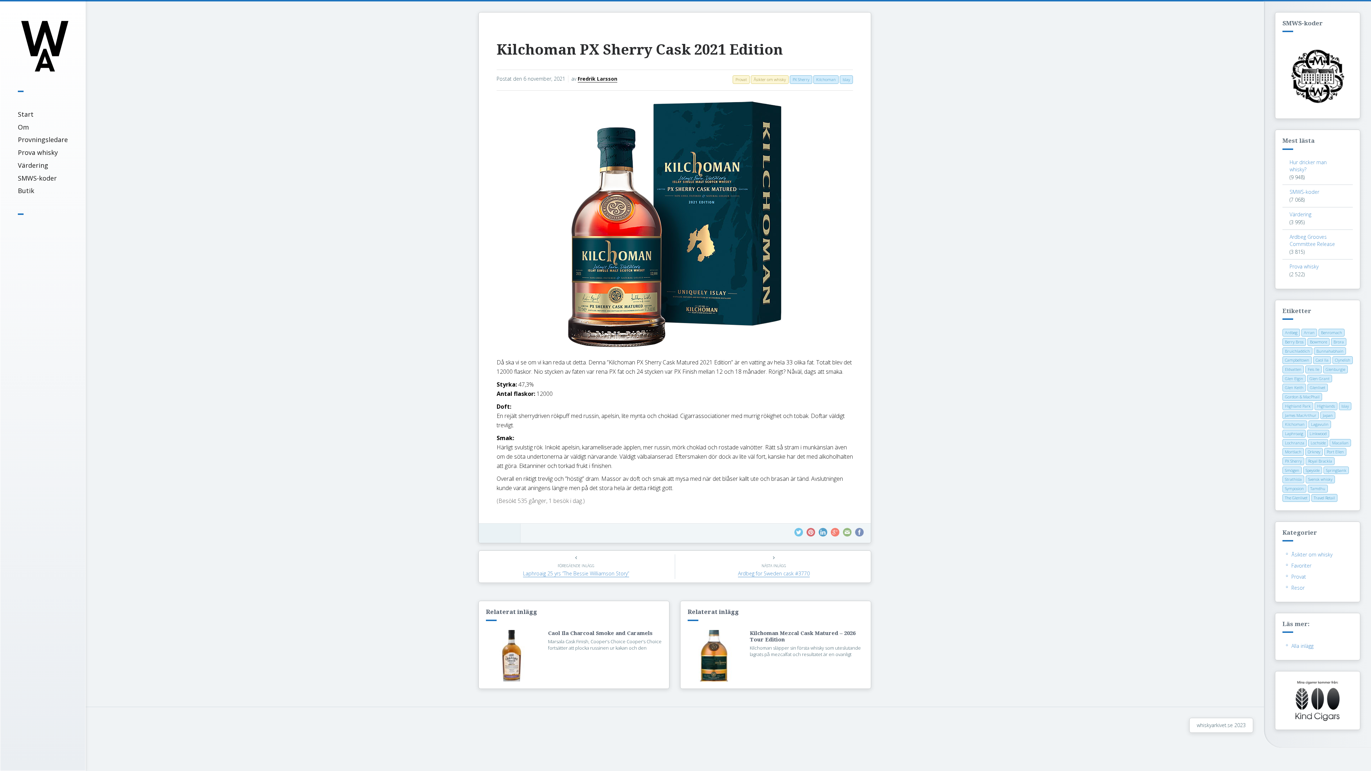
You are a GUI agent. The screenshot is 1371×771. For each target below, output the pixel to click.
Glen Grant (1320, 378)
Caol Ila (1322, 360)
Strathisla (1293, 479)
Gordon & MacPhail (1302, 396)
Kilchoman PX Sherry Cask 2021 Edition (640, 49)
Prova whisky (38, 152)
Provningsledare (43, 139)
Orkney (1314, 451)
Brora (1339, 341)
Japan (1328, 415)
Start (26, 114)
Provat (1298, 576)
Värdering (33, 165)
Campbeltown (1297, 360)
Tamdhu (1317, 488)
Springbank (1336, 470)
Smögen (1292, 470)
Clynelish (1342, 360)
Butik (26, 190)
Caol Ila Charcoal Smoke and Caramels (600, 633)
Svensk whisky (1320, 479)
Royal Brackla (1320, 461)
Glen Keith (1294, 387)
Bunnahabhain (1330, 351)
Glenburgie (1335, 369)
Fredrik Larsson (597, 78)
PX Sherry (1293, 461)
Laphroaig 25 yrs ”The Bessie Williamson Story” (576, 573)
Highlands (1326, 406)
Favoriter (1301, 565)
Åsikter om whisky (1311, 554)
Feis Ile (1313, 369)
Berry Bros (1294, 341)
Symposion (1294, 488)
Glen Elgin (1294, 378)
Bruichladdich (1297, 351)
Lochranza (1294, 442)
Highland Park (1298, 406)
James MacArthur (1300, 415)
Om (23, 127)
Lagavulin (1320, 424)
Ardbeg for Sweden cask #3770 (774, 573)
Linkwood (1318, 433)
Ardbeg (1291, 332)
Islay (1345, 406)
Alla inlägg (1302, 645)
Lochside (1318, 442)
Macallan (1340, 442)
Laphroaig (1294, 433)
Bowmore (1318, 341)
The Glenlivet (1296, 497)
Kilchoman (1295, 424)
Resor (1298, 587)
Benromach (1331, 332)
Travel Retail (1324, 497)
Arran (1309, 332)
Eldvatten (1293, 369)
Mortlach (1293, 451)
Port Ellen (1335, 451)
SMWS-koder (37, 178)
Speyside (1313, 470)
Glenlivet (1317, 387)
